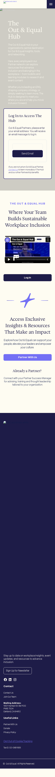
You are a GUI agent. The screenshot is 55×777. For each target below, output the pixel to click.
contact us (13, 170)
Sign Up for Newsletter (17, 671)
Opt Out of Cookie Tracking (18, 741)
